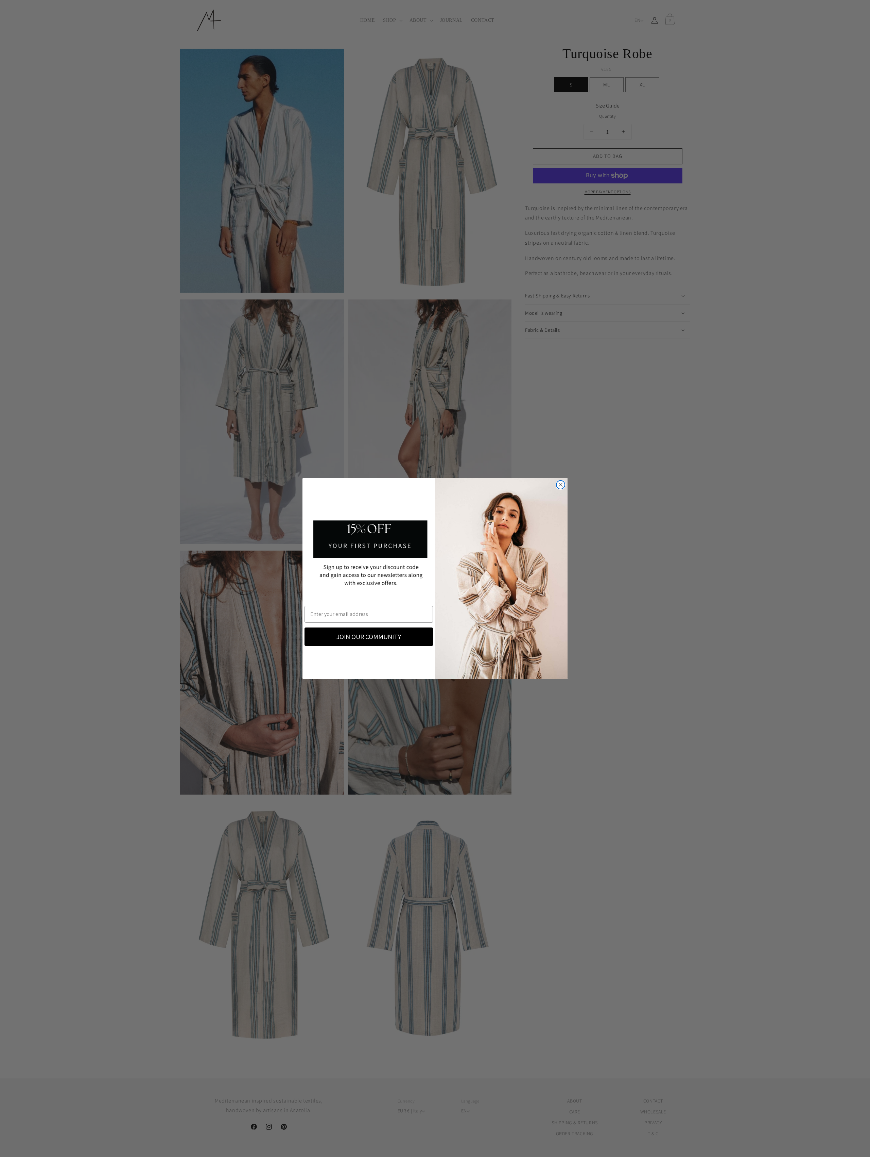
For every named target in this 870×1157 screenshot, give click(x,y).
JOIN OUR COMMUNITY (368, 636)
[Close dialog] (560, 484)
